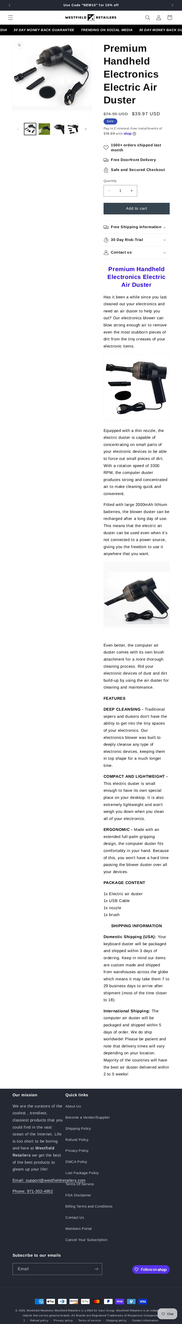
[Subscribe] (96, 1269)
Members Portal (78, 1229)
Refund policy (39, 1320)
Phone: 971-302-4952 (33, 1191)
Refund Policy (76, 1140)
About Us (73, 1106)
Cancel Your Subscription (86, 1240)
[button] (10, 17)
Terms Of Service (79, 1184)
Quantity (110, 181)
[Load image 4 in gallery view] (73, 129)
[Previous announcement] (9, 5)
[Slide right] (86, 129)
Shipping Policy (78, 1128)
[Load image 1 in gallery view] (30, 129)
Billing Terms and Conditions (89, 1206)
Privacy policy (63, 1320)
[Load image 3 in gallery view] (58, 129)
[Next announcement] (172, 5)
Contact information (145, 1320)
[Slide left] (18, 129)
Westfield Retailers (40, 1310)
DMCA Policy (76, 1162)
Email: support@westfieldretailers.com (49, 1180)
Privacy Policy (77, 1151)
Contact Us (74, 1217)
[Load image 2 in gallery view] (44, 129)
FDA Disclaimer (78, 1195)
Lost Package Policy (82, 1173)
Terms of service (89, 1320)
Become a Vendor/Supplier (87, 1117)
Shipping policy (116, 1320)
